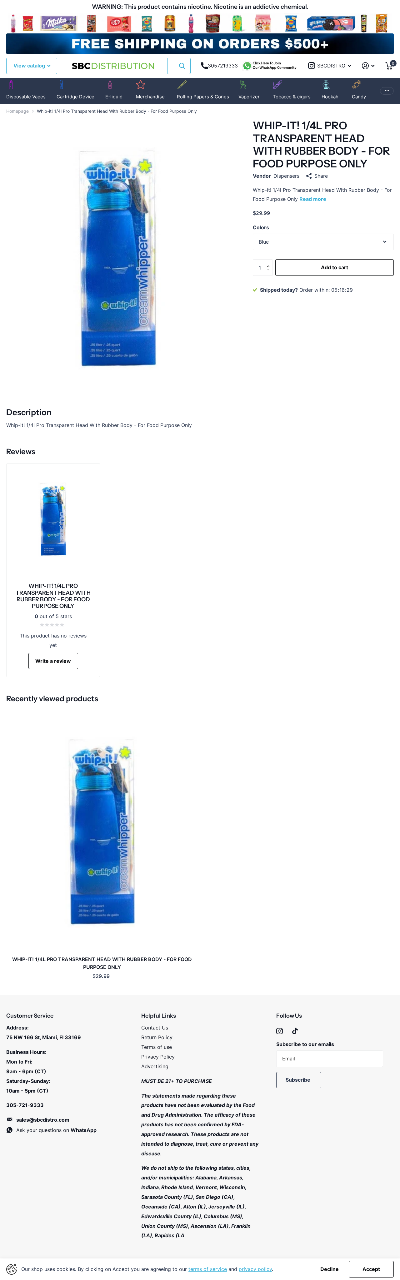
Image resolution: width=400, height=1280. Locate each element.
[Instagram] (279, 1031)
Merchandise (150, 97)
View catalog (29, 65)
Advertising (154, 1066)
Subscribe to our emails (305, 1044)
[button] (269, 261)
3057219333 (223, 65)
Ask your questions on (56, 1130)
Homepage (17, 111)
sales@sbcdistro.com (42, 1120)
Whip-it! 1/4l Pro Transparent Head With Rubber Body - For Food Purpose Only (102, 963)
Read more (312, 199)
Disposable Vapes (26, 97)
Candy (359, 97)
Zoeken (182, 66)
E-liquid (113, 97)
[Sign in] (368, 66)
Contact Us (154, 1027)
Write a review (53, 661)
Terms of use (156, 1047)
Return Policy (156, 1037)
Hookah (330, 97)
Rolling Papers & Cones (203, 97)
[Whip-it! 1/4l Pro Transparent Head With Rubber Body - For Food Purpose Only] (102, 831)
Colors (261, 227)
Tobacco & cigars (292, 97)
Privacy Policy (158, 1057)
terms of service (207, 1269)
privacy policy (255, 1269)
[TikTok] (295, 1031)
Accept (371, 1269)
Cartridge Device (75, 97)
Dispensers (286, 176)
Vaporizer (249, 97)
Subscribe (299, 1080)
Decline (329, 1269)
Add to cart (334, 267)
